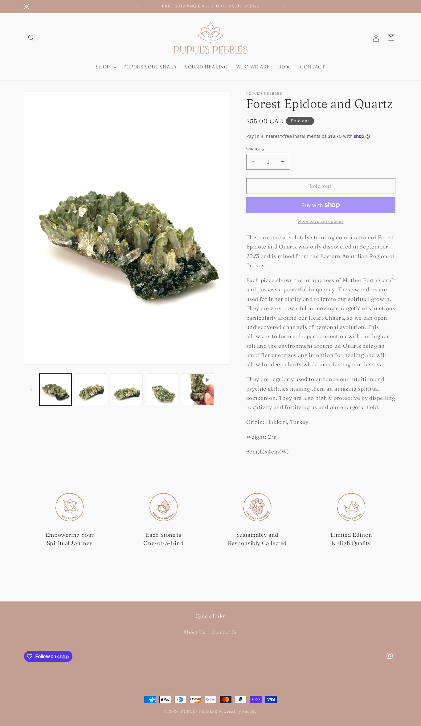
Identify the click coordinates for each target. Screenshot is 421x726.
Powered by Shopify (238, 711)
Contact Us (225, 632)
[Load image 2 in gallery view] (91, 389)
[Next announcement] (283, 6)
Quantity (255, 148)
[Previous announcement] (138, 6)
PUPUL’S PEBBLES (199, 711)
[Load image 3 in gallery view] (127, 389)
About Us (194, 632)
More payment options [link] (321, 221)
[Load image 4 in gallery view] (162, 389)
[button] (31, 37)
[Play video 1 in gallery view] (198, 389)
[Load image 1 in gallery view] (55, 389)
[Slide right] (222, 389)
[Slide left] (31, 389)
